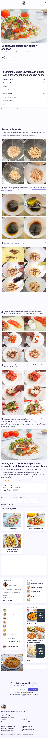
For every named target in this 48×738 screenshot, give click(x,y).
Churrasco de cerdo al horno (13, 618)
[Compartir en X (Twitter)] (7, 504)
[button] (2, 2)
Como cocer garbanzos (12, 614)
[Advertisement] (24, 565)
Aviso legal (32, 734)
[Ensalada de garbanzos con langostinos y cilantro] (12, 543)
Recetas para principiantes (26, 724)
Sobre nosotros (4, 717)
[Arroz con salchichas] (12, 662)
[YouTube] (11, 600)
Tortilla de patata (11, 630)
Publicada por (7, 497)
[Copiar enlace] (12, 504)
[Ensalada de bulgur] (12, 521)
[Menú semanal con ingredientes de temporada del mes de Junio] (36, 632)
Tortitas (8, 622)
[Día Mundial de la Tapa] (36, 615)
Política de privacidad (26, 734)
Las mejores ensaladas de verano (8, 726)
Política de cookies (19, 734)
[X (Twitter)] (6, 600)
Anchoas (5, 90)
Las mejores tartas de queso (7, 730)
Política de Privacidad (23, 694)
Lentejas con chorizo (12, 634)
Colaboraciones (11, 717)
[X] (4, 715)
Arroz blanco (10, 626)
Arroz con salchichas (9, 669)
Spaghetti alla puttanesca (36, 587)
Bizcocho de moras (35, 599)
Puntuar (15, 489)
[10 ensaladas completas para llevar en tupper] (36, 651)
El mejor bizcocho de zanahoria (8, 728)
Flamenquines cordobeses (37, 583)
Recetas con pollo (5, 721)
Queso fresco (6, 82)
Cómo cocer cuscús (11, 610)
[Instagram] (8, 600)
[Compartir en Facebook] (10, 504)
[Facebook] (4, 600)
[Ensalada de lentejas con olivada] (36, 521)
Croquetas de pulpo (35, 591)
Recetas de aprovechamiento (7, 724)
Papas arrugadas (11, 638)
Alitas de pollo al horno (12, 646)
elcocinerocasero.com (13, 583)
